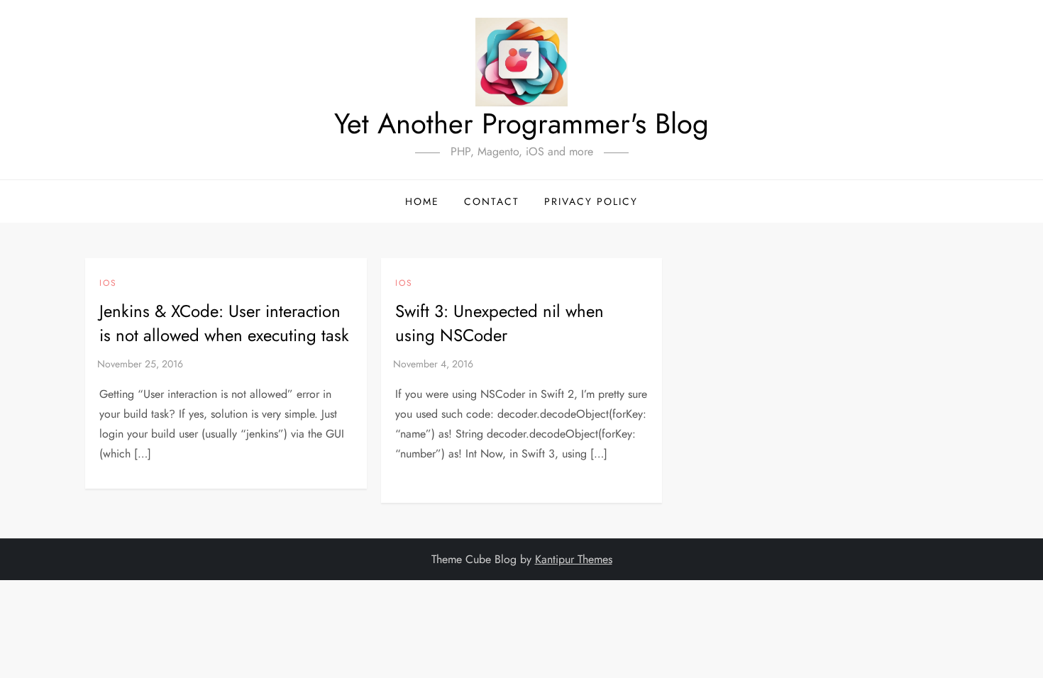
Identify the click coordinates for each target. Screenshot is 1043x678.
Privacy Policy (591, 201)
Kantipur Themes (573, 559)
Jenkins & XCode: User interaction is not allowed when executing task (224, 323)
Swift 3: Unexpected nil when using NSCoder (499, 323)
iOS (108, 283)
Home (422, 201)
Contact (491, 201)
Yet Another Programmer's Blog (521, 123)
